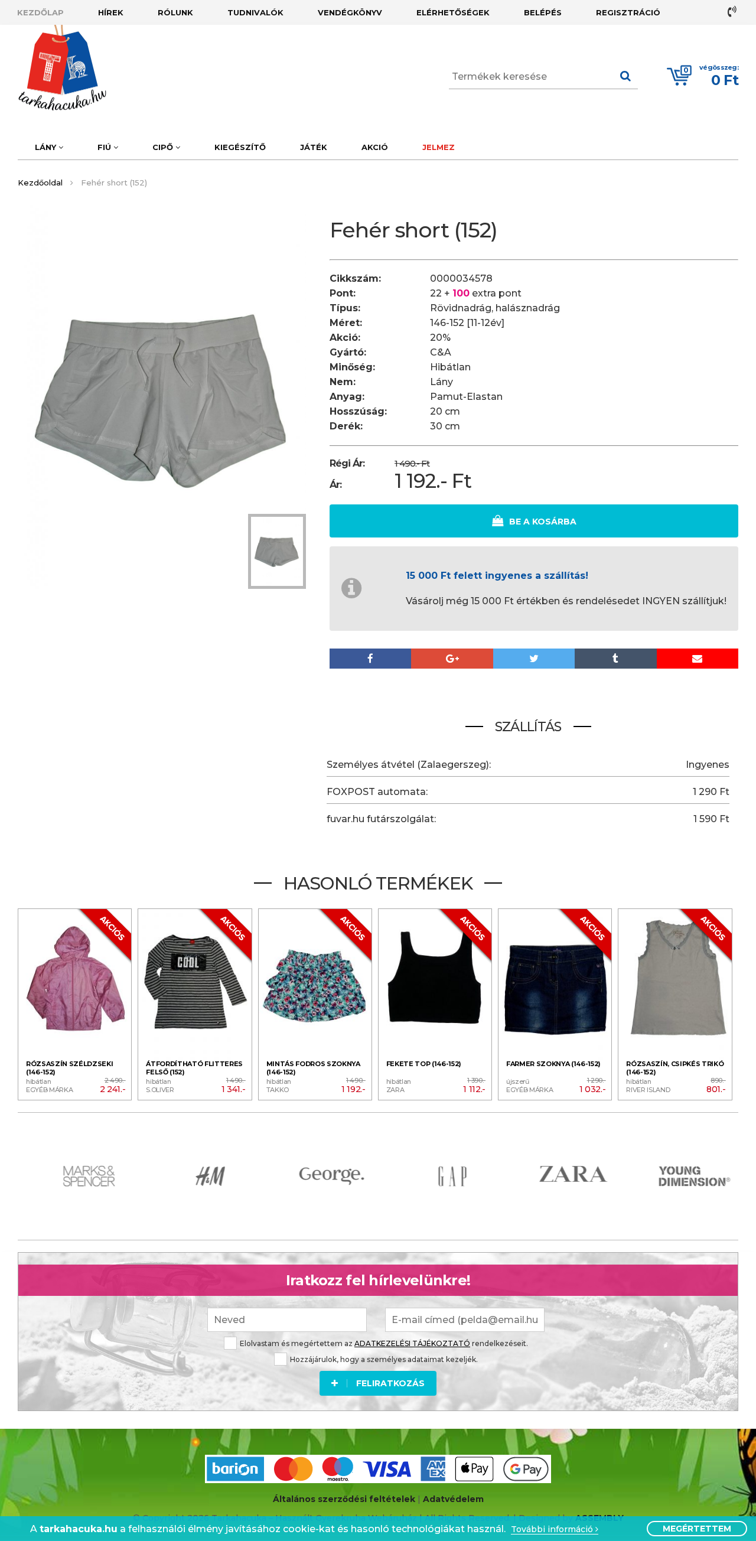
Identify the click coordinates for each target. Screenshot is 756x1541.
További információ (553, 1529)
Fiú (105, 147)
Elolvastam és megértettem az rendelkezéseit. (384, 1343)
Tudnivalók (255, 12)
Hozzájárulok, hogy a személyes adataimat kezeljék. (384, 1359)
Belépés (543, 12)
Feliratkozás (390, 1383)
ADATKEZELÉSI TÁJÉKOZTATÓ (412, 1343)
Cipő (163, 147)
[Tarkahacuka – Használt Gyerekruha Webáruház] (53, 68)
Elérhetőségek (453, 12)
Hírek (110, 12)
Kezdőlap (40, 12)
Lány (46, 147)
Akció (374, 147)
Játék (313, 147)
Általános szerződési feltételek (344, 1499)
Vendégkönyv (350, 12)
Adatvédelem (453, 1499)
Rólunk (175, 12)
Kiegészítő (240, 147)
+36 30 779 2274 (733, 11)
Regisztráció (628, 12)
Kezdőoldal (40, 182)
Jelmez (438, 147)
